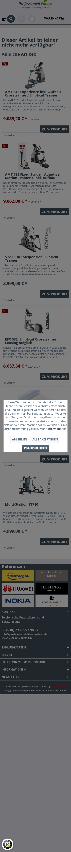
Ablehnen (19, 439)
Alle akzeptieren (45, 439)
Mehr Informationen (53, 429)
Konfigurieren (35, 448)
